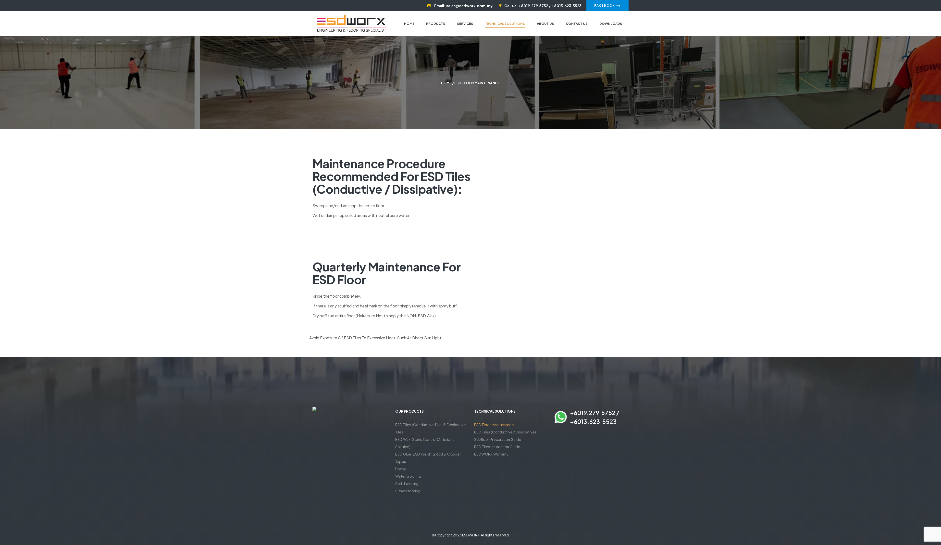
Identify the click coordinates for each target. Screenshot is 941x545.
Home (446, 83)
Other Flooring (407, 490)
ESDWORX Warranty (491, 454)
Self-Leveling (407, 483)
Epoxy (400, 468)
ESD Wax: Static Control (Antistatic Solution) (425, 443)
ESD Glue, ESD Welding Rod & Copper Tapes (428, 458)
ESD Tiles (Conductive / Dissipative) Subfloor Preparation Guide (505, 436)
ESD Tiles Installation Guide (497, 446)
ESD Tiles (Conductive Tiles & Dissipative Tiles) (430, 428)
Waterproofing (408, 476)
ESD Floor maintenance (494, 424)
